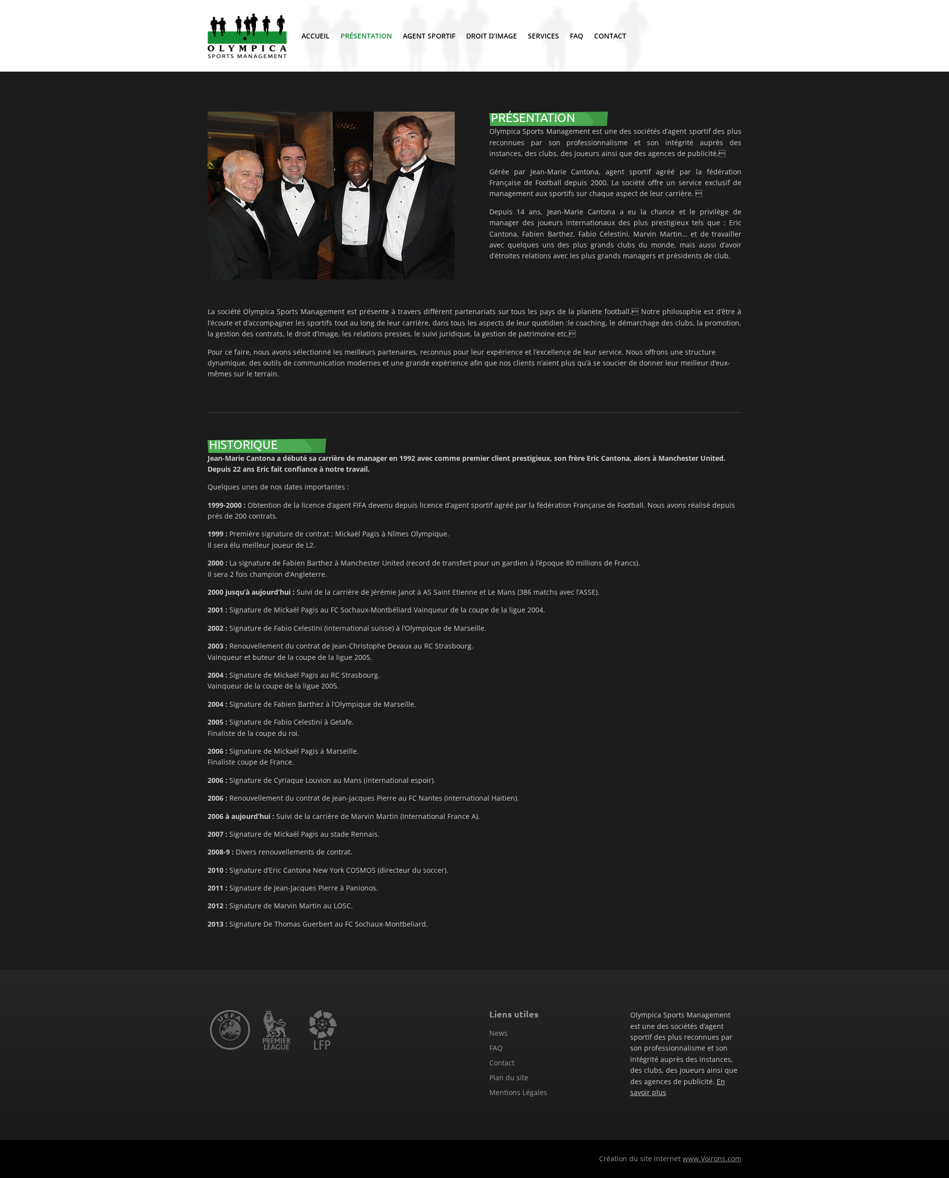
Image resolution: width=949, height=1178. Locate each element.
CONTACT (610, 36)
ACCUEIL (316, 36)
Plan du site (508, 1078)
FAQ (576, 36)
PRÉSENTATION (366, 36)
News (498, 1034)
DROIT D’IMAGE (491, 36)
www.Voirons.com (712, 1158)
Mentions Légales (518, 1093)
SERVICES (543, 36)
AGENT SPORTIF (429, 36)
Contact (502, 1063)
